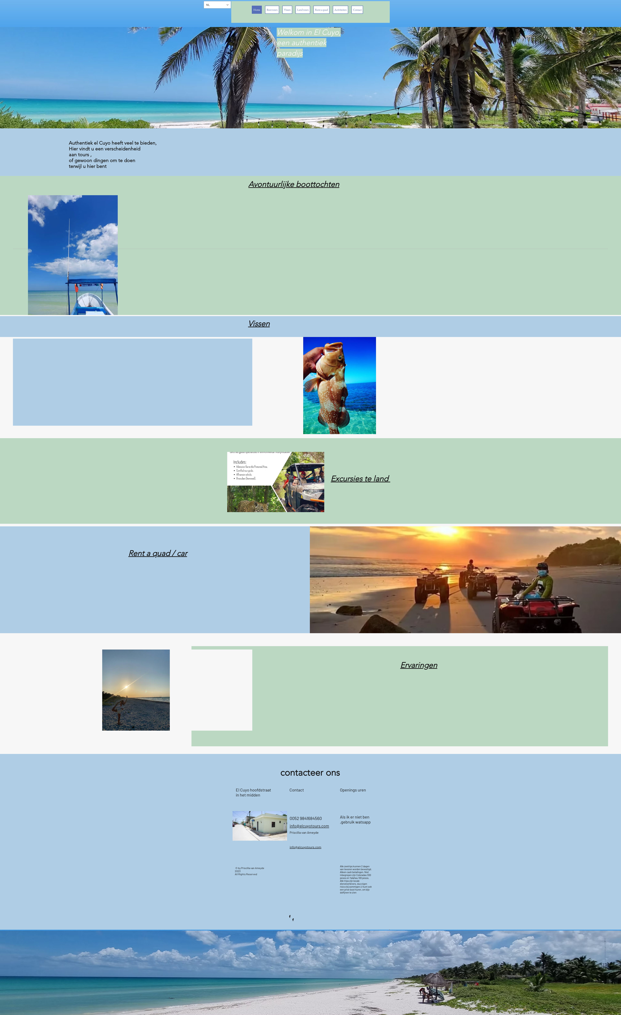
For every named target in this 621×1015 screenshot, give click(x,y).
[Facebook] (290, 916)
